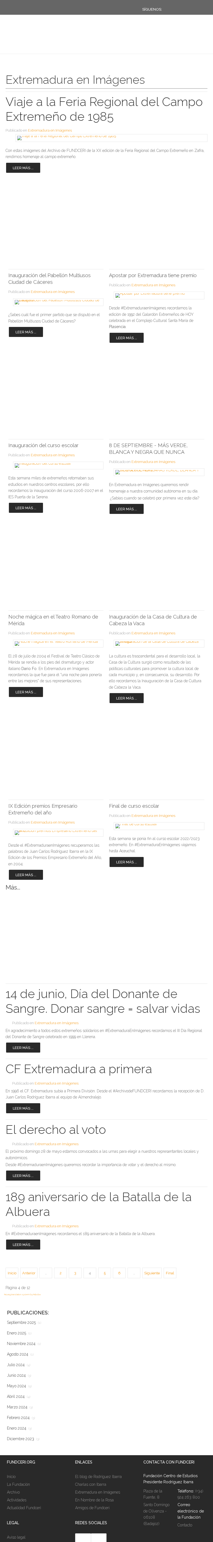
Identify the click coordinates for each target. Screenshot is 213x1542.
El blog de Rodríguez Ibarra (98, 1476)
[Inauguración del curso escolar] (55, 465)
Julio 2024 (18, 1365)
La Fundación (18, 1484)
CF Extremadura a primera (79, 1069)
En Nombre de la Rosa (94, 1500)
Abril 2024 (18, 1396)
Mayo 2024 (19, 1386)
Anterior (29, 1273)
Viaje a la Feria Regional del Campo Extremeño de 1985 (104, 109)
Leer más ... (23, 168)
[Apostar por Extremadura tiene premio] (156, 295)
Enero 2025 (19, 1333)
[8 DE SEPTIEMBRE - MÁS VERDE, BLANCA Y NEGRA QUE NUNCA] (156, 472)
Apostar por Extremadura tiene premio (153, 275)
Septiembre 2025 (24, 1322)
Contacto (185, 1525)
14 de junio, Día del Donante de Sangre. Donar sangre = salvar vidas (103, 1001)
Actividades (16, 1500)
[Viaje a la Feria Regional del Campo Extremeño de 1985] (106, 138)
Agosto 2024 (20, 1354)
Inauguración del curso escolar (43, 445)
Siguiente (152, 1273)
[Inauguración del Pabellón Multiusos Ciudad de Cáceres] (55, 302)
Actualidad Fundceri (24, 1508)
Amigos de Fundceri (92, 1508)
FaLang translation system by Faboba (22, 1294)
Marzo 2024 (20, 1407)
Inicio (12, 1273)
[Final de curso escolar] (156, 826)
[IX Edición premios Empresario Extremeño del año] (55, 833)
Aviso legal (16, 1537)
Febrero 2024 (21, 1417)
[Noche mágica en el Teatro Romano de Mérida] (55, 643)
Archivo (13, 1492)
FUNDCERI (34, 42)
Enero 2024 (19, 1428)
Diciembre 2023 (23, 1439)
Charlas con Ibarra (90, 1484)
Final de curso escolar (134, 806)
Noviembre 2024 (24, 1343)
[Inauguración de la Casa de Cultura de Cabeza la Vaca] (156, 643)
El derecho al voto (56, 1129)
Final (170, 1273)
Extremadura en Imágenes (50, 130)
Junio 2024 (19, 1375)
